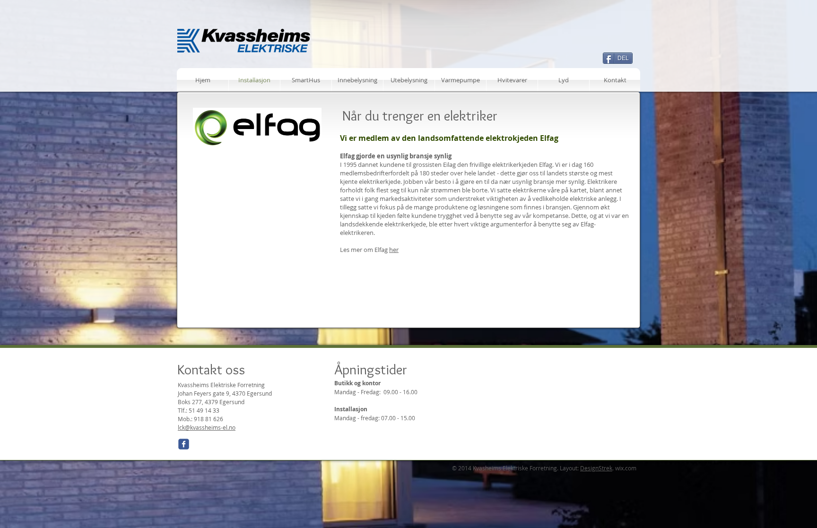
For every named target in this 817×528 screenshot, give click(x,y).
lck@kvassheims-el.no (206, 427)
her (394, 249)
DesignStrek (596, 468)
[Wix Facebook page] (183, 444)
